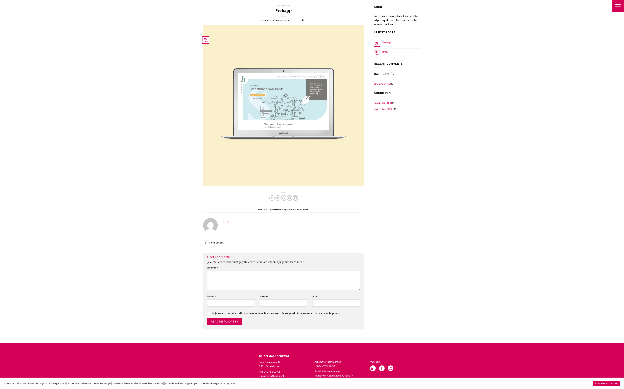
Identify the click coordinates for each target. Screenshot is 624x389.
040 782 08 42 (272, 371)
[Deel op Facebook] (272, 198)
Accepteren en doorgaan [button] (606, 383)
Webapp (387, 42)
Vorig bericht (216, 242)
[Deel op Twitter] (277, 198)
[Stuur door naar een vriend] (283, 198)
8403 (385, 51)
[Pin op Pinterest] (289, 198)
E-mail (264, 296)
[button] (618, 6)
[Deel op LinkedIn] (295, 198)
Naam (211, 296)
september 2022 (383, 108)
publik (303, 20)
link (306, 209)
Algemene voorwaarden (327, 361)
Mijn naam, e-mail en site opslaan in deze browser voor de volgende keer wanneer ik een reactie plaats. (276, 313)
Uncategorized (283, 6)
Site (314, 296)
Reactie (212, 267)
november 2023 (383, 102)
